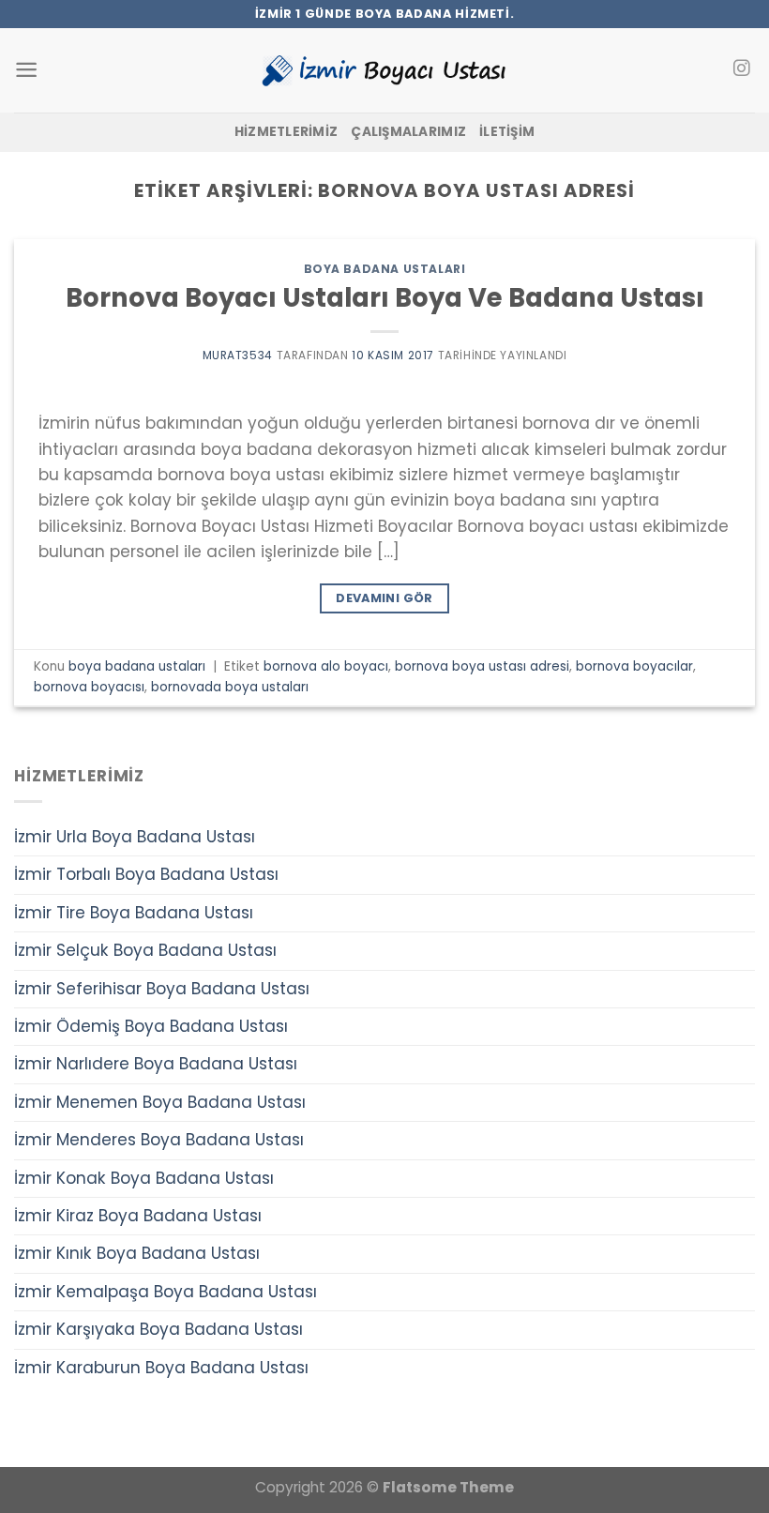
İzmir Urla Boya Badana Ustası (134, 836)
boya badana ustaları (385, 269)
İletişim (507, 132)
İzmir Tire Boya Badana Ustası (133, 912)
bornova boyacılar (634, 666)
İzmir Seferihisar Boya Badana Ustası (161, 988)
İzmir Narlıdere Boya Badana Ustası (155, 1063)
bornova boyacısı (89, 687)
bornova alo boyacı (326, 666)
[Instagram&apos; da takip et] (741, 69)
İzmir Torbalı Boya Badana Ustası (146, 874)
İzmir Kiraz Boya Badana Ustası (138, 1215)
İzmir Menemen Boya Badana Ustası (160, 1102)
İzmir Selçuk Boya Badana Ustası (145, 950)
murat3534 (238, 355)
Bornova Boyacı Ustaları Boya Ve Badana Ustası (385, 298)
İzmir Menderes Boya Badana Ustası (159, 1139)
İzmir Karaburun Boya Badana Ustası (161, 1367)
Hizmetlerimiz (286, 132)
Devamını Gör (384, 598)
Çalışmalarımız (408, 132)
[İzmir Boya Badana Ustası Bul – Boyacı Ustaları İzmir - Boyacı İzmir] (384, 70)
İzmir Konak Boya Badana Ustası (144, 1178)
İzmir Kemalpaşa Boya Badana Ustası (165, 1291)
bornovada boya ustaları (230, 687)
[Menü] (26, 70)
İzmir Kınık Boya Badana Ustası (137, 1253)
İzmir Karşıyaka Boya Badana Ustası (158, 1329)
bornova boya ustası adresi (482, 666)
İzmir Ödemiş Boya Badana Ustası (151, 1026)
